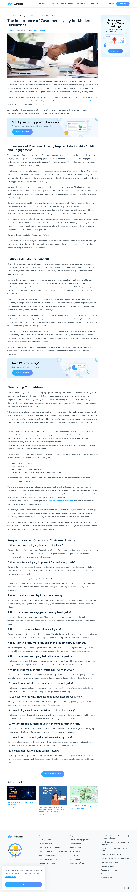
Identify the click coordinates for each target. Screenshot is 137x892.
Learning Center (45, 840)
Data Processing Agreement (80, 840)
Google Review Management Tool (51, 859)
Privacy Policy (75, 851)
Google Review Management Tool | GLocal (114, 849)
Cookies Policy (75, 844)
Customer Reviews (45, 844)
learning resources (25, 513)
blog (11, 513)
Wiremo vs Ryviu (107, 874)
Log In (110, 3)
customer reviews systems (42, 445)
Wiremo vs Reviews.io (109, 870)
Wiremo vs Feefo (107, 878)
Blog (71, 836)
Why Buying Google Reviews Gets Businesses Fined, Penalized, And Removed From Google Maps (51, 809)
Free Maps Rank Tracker (47, 863)
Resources (93, 3)
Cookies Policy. (10, 877)
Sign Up (123, 3)
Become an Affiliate (77, 863)
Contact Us (74, 855)
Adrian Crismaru (40, 30)
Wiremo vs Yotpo (107, 866)
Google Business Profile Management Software (115, 843)
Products (42, 3)
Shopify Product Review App (49, 855)
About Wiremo (75, 859)
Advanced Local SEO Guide (111, 854)
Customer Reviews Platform (61, 3)
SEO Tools (80, 3)
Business (15, 16)
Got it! (23, 884)
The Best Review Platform (110, 862)
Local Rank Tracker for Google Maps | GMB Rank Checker (115, 837)
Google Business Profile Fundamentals (115, 858)
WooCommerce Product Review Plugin (53, 851)
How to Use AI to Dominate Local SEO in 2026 (20, 803)
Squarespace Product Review (49, 847)
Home (9, 16)
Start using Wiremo (53, 774)
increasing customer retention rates (83, 101)
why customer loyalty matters (61, 501)
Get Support (43, 836)
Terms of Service (76, 847)
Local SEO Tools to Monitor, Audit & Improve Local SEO (83, 807)
